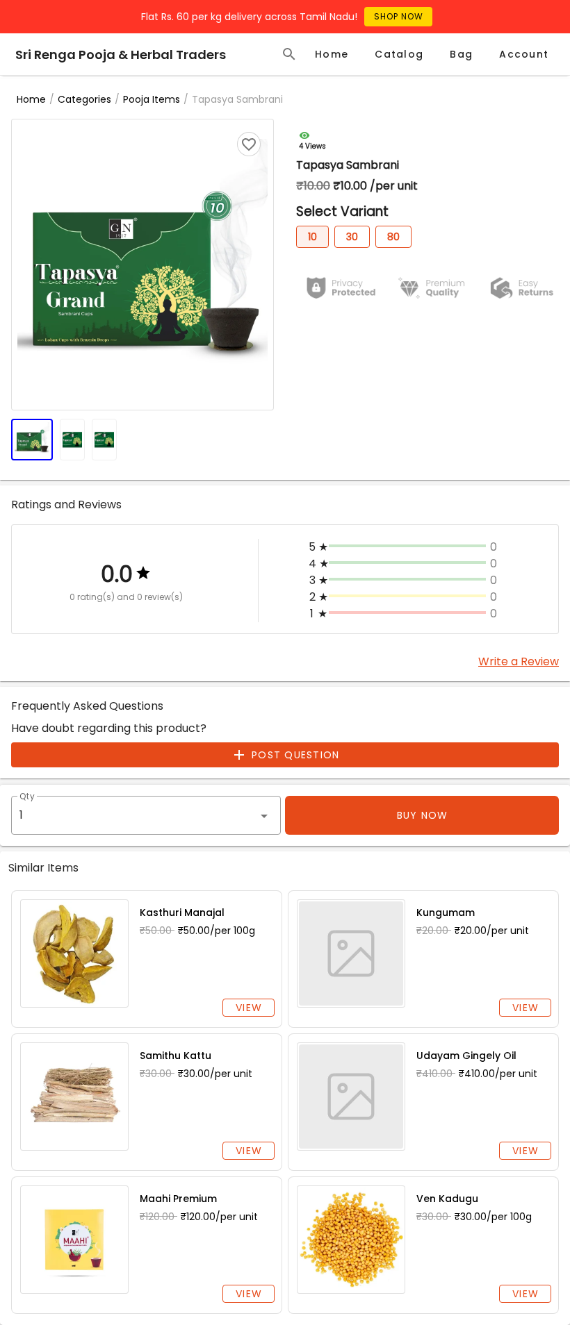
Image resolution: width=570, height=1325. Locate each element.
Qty (27, 797)
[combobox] (146, 815)
